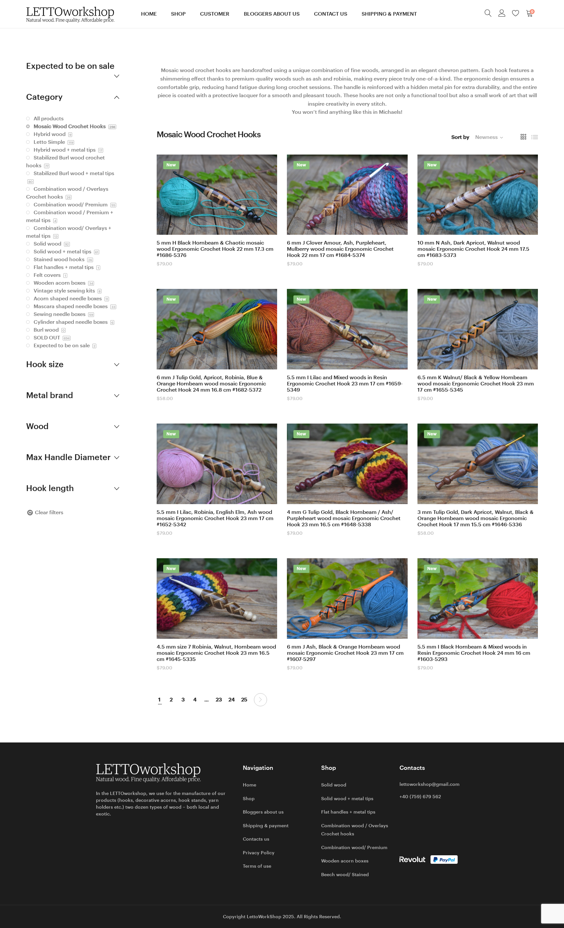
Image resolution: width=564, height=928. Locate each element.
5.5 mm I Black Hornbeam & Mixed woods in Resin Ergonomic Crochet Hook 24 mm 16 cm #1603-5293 (473, 653)
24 (231, 699)
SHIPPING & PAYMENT (389, 14)
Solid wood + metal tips (347, 798)
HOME (149, 14)
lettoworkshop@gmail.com (430, 784)
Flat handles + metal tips (348, 812)
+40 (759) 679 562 (420, 796)
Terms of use (257, 866)
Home (249, 784)
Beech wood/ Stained (345, 874)
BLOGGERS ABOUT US (272, 14)
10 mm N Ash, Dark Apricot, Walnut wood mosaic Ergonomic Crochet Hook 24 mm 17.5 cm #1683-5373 (473, 249)
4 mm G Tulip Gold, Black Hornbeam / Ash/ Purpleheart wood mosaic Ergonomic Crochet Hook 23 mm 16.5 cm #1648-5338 (343, 518)
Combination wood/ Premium (354, 847)
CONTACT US (330, 14)
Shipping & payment (266, 825)
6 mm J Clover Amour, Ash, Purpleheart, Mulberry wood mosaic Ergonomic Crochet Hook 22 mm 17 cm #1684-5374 (340, 249)
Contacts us (256, 839)
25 (244, 699)
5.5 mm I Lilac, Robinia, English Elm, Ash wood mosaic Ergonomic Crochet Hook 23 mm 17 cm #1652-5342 (215, 518)
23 (219, 699)
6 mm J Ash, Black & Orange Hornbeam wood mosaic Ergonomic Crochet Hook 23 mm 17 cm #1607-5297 (345, 653)
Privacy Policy (258, 852)
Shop (249, 798)
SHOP (178, 14)
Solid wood (333, 784)
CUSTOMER (214, 14)
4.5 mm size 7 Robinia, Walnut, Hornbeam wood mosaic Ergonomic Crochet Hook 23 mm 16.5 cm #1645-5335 (216, 653)
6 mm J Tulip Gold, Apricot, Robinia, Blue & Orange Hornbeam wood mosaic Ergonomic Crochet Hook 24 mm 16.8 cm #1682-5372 (211, 384)
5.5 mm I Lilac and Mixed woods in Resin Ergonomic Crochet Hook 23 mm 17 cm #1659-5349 (345, 384)
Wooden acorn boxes (344, 860)
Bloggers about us (263, 812)
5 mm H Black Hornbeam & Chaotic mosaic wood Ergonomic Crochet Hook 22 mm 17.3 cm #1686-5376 (215, 249)
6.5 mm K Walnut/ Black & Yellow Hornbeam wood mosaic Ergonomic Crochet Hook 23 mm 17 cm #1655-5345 (475, 384)
